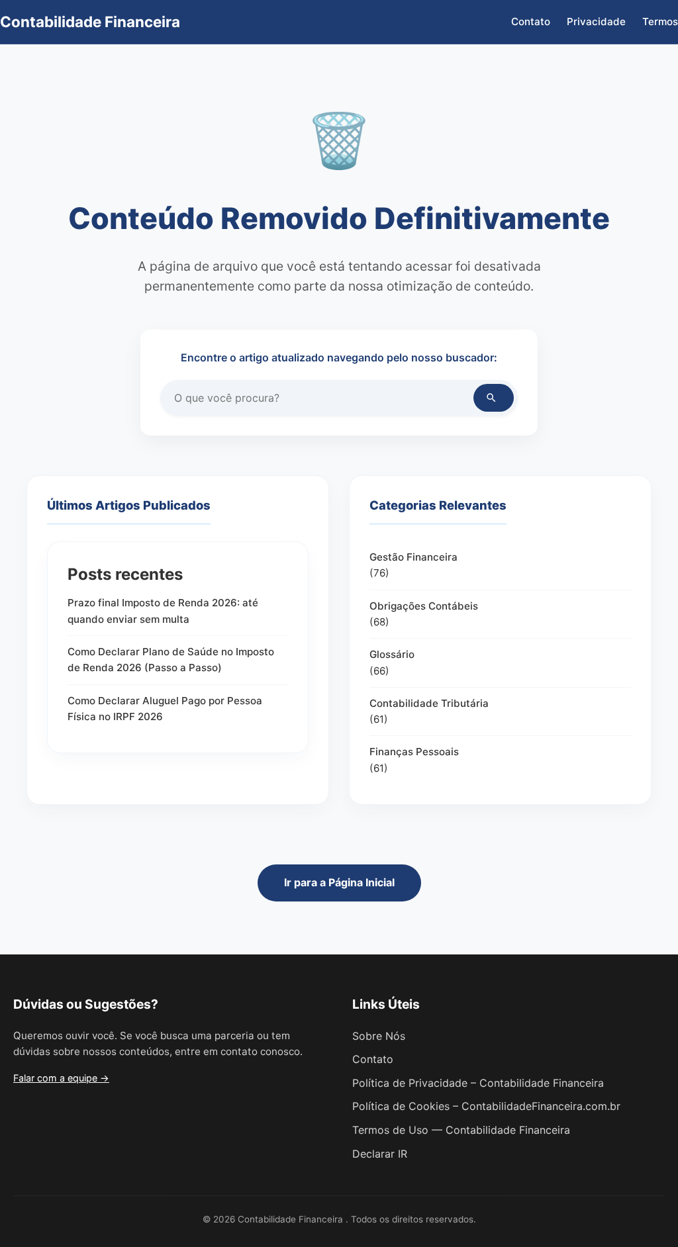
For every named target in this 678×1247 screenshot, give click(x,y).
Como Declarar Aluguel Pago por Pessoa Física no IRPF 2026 (165, 708)
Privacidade (596, 21)
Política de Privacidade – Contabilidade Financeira (478, 1082)
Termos (660, 21)
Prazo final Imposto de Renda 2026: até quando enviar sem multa (163, 610)
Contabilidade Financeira (90, 21)
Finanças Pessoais (414, 751)
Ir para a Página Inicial (339, 882)
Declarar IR (379, 1153)
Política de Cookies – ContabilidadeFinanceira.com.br (486, 1106)
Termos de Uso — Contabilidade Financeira (461, 1129)
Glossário (391, 654)
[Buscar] (493, 398)
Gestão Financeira (413, 557)
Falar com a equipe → (61, 1078)
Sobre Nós (378, 1035)
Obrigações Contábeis (423, 606)
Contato (530, 21)
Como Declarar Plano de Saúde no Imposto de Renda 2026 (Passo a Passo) (171, 659)
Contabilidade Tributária (429, 703)
